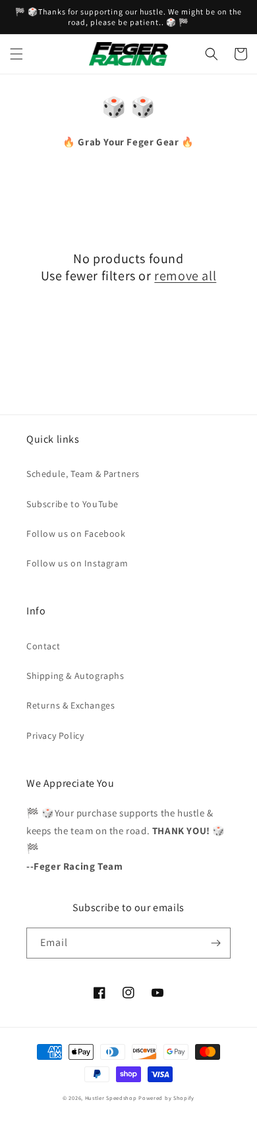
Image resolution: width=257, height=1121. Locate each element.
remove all (185, 275)
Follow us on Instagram (77, 563)
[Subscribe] (215, 943)
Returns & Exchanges (70, 705)
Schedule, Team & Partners (83, 474)
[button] (16, 53)
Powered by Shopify (166, 1097)
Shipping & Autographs (75, 676)
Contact (43, 646)
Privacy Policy (55, 735)
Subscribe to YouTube (72, 504)
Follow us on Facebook (76, 533)
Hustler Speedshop (111, 1097)
